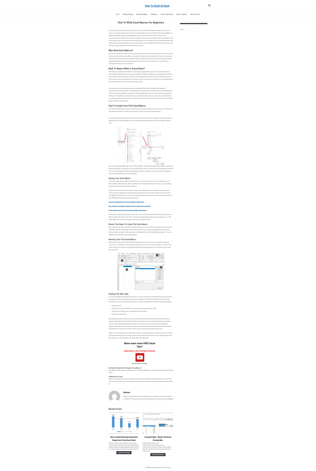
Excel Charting (181, 14)
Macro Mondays (141, 14)
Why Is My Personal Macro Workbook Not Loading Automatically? (130, 206)
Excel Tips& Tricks (167, 14)
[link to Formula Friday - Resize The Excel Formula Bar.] (158, 423)
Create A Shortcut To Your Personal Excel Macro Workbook (128, 210)
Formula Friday (128, 14)
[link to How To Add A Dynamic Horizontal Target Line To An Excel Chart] (124, 423)
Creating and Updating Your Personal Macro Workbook (126, 202)
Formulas (154, 14)
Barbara (126, 392)
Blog (117, 14)
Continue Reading (124, 452)
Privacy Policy (195, 14)
